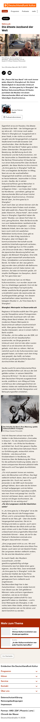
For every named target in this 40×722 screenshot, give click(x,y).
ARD (11, 710)
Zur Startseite (7, 656)
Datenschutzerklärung (11, 697)
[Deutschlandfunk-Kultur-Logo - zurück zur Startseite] (20, 5)
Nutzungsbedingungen (12, 701)
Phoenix (24, 710)
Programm (15, 11)
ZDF (17, 710)
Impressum (6, 704)
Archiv (5, 18)
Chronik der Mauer (10, 714)
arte (31, 710)
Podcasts (25, 11)
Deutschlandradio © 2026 (13, 717)
